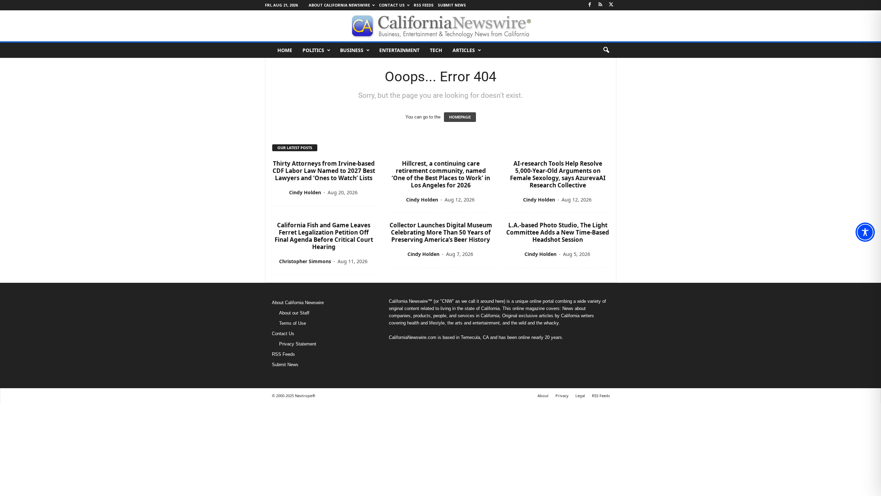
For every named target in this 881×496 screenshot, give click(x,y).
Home (284, 50)
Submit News (452, 5)
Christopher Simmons (305, 261)
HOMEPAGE (460, 117)
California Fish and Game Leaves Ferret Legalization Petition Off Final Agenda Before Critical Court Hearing (324, 236)
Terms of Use (292, 323)
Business (351, 50)
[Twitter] (611, 5)
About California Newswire (339, 5)
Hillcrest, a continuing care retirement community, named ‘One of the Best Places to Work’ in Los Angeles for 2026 (441, 174)
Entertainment (399, 50)
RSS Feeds (424, 5)
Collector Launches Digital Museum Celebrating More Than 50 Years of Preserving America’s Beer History (441, 232)
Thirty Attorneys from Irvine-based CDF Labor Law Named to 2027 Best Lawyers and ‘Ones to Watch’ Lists (324, 170)
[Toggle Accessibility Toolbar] (865, 232)
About (543, 395)
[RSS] (600, 5)
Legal (580, 395)
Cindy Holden (305, 192)
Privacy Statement (297, 344)
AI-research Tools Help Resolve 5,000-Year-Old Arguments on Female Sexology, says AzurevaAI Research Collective (558, 174)
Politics (313, 50)
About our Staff (294, 313)
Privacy (562, 395)
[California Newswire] (440, 25)
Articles (464, 50)
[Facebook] (590, 5)
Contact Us (392, 5)
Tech (436, 50)
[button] (606, 50)
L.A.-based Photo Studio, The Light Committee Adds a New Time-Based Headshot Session (557, 232)
